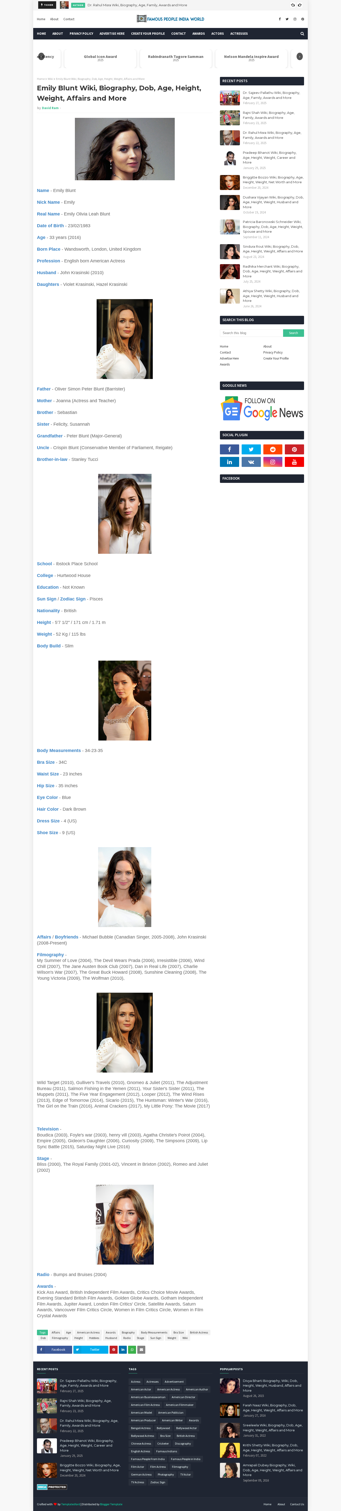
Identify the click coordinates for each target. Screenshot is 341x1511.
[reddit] (273, 449)
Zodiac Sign (157, 1482)
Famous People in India (185, 1459)
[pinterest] (302, 19)
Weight (172, 1338)
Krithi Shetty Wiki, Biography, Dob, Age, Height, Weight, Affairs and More (273, 1447)
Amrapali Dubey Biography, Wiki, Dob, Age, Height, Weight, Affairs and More (272, 1470)
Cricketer (163, 1443)
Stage (140, 1338)
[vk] (251, 462)
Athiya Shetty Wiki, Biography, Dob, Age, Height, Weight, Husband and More (271, 296)
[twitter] (287, 19)
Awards (111, 1332)
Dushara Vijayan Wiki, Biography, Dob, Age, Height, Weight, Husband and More (273, 202)
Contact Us (297, 1504)
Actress (135, 1381)
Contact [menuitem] (178, 33)
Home (41, 19)
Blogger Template (111, 1504)
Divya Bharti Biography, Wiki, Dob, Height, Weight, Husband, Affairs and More (272, 1385)
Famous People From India (148, 1459)
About (54, 19)
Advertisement (174, 1381)
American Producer (143, 1420)
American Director (183, 1397)
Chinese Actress (141, 1443)
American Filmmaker (179, 1405)
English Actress (140, 1451)
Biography (128, 1332)
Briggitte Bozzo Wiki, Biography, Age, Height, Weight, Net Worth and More (273, 179)
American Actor (141, 1389)
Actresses (153, 1381)
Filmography (60, 1338)
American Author (197, 1389)
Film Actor (137, 1467)
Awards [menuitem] (198, 33)
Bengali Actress (141, 1428)
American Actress (88, 1332)
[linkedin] (229, 462)
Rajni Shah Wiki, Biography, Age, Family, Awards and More (269, 115)
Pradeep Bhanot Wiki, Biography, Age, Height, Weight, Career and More (270, 157)
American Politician (170, 1412)
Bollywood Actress (142, 1436)
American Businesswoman (148, 1397)
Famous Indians (166, 1451)
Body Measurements (154, 1332)
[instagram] (295, 19)
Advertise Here (229, 358)
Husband (111, 1338)
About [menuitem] (57, 33)
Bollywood (163, 1428)
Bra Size (178, 1332)
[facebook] (280, 19)
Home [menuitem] (41, 33)
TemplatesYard (70, 1504)
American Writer (172, 1420)
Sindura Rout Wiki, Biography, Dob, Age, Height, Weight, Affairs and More (273, 248)
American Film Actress (145, 1405)
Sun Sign (155, 1338)
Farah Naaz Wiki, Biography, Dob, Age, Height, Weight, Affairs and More (273, 1407)
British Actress (199, 1332)
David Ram (50, 108)
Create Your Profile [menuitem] (148, 33)
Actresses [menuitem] (239, 33)
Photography (166, 1474)
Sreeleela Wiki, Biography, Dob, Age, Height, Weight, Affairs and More (273, 1427)
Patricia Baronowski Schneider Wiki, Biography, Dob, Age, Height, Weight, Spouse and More (273, 226)
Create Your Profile (276, 358)
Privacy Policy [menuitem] (81, 33)
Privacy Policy (273, 352)
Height (78, 1338)
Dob (43, 1338)
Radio (127, 1338)
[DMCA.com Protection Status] (52, 1489)
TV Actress (137, 1482)
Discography (183, 1443)
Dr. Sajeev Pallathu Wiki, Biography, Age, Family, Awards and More (271, 95)
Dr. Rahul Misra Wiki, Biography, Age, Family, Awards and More (137, 5)
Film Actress (158, 1467)
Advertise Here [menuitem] (112, 33)
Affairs (56, 1332)
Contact (68, 19)
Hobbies (94, 1338)
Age (68, 1332)
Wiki (50, 79)
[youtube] (294, 462)
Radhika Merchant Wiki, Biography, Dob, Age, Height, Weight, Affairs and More (272, 271)
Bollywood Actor (186, 1428)
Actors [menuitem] (217, 33)
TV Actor (185, 1474)
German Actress (141, 1474)
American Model (141, 1412)
